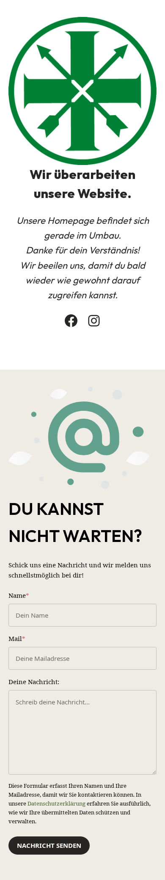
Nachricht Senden (49, 845)
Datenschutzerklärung (56, 803)
